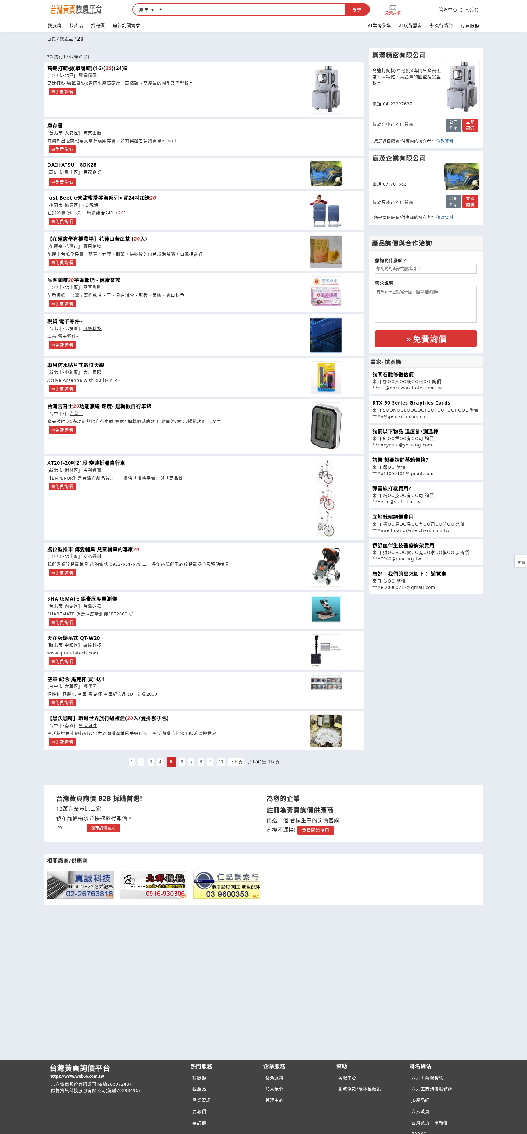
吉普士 (76, 413)
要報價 (199, 1111)
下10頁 (236, 762)
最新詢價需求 (126, 25)
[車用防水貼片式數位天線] (326, 377)
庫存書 (55, 125)
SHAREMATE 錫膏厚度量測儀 (82, 598)
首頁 (51, 38)
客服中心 (347, 1077)
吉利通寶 (92, 470)
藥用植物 (92, 246)
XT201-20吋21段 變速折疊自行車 (86, 462)
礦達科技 (92, 645)
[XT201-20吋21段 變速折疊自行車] (326, 498)
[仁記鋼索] (226, 885)
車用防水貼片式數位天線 (75, 365)
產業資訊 (201, 1100)
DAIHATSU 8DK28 (72, 164)
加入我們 (469, 9)
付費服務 (470, 25)
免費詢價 (393, 12)
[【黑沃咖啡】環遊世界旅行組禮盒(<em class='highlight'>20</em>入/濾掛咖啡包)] (326, 730)
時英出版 (92, 133)
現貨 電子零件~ (65, 321)
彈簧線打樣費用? (391, 488)
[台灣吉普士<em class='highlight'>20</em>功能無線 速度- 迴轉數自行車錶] (326, 426)
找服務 (55, 25)
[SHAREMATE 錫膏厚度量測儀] (326, 609)
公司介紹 (453, 125)
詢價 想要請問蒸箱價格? (400, 459)
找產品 (76, 25)
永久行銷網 (441, 25)
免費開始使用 (315, 830)
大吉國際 (92, 372)
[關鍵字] (71, 827)
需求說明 (384, 283)
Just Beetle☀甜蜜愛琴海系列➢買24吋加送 (101, 197)
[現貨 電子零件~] (326, 335)
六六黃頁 (420, 1111)
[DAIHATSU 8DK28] (326, 173)
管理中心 (448, 9)
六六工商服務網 (427, 1077)
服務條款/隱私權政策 (359, 1089)
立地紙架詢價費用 (393, 516)
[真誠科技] (80, 885)
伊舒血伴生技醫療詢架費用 (403, 545)
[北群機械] (153, 885)
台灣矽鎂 (92, 606)
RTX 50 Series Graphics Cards (411, 402)
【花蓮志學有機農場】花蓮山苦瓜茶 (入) (97, 239)
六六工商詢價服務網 (432, 1089)
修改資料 (445, 141)
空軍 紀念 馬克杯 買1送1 (76, 679)
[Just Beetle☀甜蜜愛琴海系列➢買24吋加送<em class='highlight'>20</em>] (326, 210)
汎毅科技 (92, 328)
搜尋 (357, 9)
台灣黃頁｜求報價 (429, 1122)
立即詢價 (470, 125)
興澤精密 (88, 75)
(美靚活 (91, 205)
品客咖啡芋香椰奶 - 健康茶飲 (83, 280)
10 (221, 762)
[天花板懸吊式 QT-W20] (326, 650)
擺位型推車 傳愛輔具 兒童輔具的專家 (93, 549)
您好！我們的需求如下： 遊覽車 (409, 573)
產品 (144, 10)
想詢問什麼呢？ (391, 260)
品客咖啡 (92, 287)
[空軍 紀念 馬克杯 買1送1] (326, 682)
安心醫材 (92, 556)
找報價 (98, 25)
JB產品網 (420, 1100)
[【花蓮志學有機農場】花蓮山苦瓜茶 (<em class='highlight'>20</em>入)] (326, 251)
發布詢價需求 (103, 828)
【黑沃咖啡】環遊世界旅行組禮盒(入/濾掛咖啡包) (108, 718)
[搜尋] (251, 9)
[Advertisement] (426, 636)
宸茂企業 (92, 172)
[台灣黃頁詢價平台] (82, 9)
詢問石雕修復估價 (393, 374)
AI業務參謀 (379, 25)
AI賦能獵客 (410, 25)
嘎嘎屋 (90, 686)
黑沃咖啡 (88, 725)
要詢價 (199, 1122)
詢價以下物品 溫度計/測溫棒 (405, 431)
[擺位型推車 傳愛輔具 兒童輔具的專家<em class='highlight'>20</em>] (326, 566)
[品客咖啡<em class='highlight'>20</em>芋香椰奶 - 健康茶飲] (326, 292)
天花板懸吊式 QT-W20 (73, 638)
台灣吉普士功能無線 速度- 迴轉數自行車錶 (99, 406)
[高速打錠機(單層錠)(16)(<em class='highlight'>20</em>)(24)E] (326, 89)
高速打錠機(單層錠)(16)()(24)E (87, 68)
